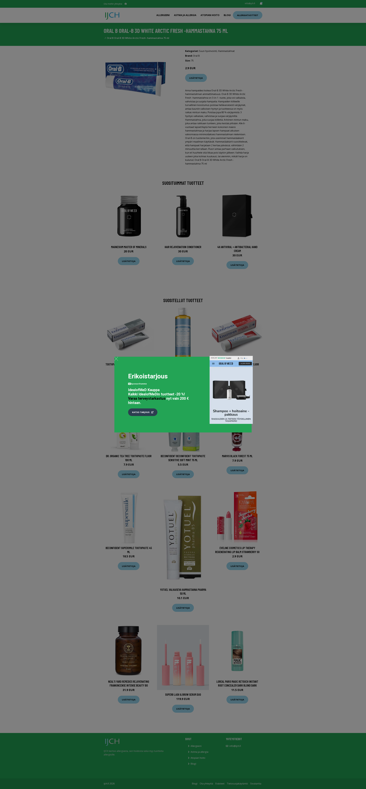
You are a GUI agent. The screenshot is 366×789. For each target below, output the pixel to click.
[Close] (116, 359)
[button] (142, 412)
